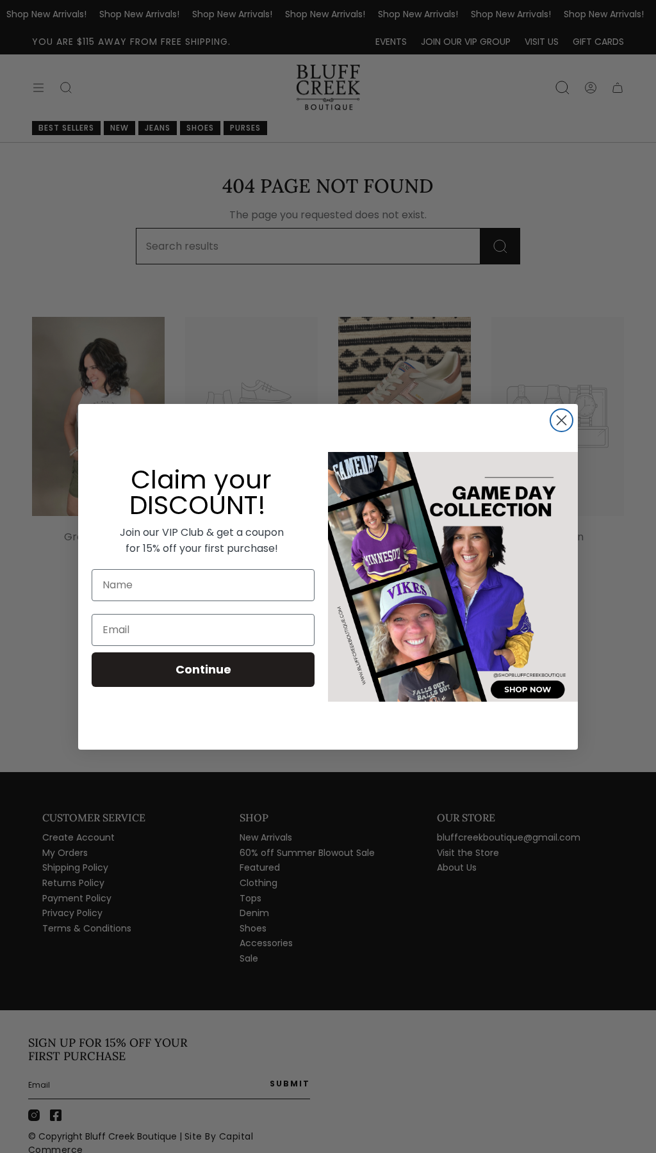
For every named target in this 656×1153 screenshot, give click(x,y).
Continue (203, 669)
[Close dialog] (561, 420)
